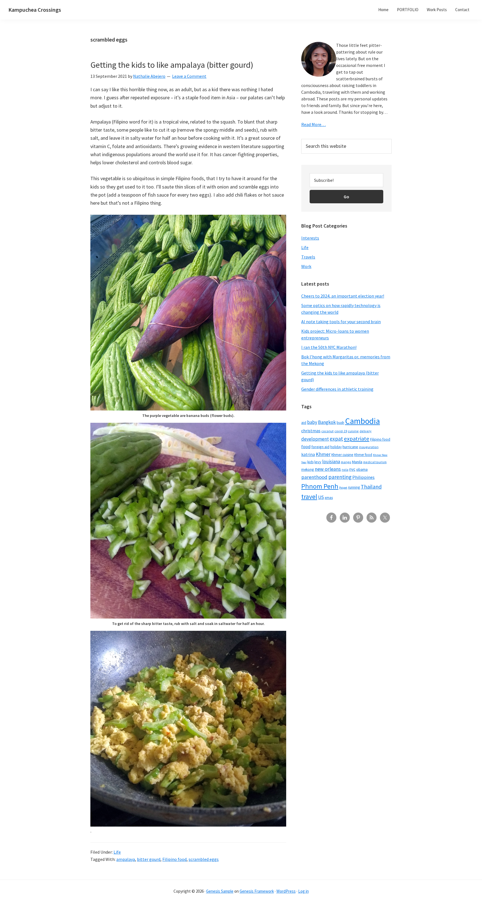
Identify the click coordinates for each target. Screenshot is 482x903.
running (354, 487)
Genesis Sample (219, 891)
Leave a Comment (189, 76)
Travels (308, 257)
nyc (352, 469)
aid (303, 422)
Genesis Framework (257, 891)
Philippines (363, 477)
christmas (310, 431)
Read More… (313, 124)
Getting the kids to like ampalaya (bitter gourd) (171, 64)
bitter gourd (148, 859)
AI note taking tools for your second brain (341, 321)
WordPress (286, 891)
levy (317, 461)
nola (345, 469)
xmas (329, 497)
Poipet (343, 487)
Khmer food (363, 454)
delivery (366, 431)
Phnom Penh (319, 486)
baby (312, 422)
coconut (327, 431)
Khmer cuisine (342, 454)
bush (340, 422)
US (321, 497)
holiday (336, 447)
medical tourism (375, 462)
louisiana (331, 461)
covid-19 (340, 431)
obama (362, 469)
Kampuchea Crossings (34, 9)
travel (309, 496)
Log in (303, 891)
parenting (339, 477)
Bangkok (327, 422)
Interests (310, 238)
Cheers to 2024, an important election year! (342, 296)
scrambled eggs (204, 859)
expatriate (356, 438)
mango (346, 462)
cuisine (353, 431)
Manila (357, 461)
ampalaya (125, 859)
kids (310, 462)
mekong (307, 469)
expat (336, 438)
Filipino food (174, 859)
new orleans (328, 469)
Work (306, 266)
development (315, 439)
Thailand (371, 486)
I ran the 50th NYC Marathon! (328, 347)
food (305, 447)
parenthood (314, 477)
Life (117, 852)
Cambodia (362, 421)
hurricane (350, 446)
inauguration (369, 447)
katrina (308, 454)
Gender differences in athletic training (337, 389)
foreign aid (320, 446)
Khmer (323, 454)
